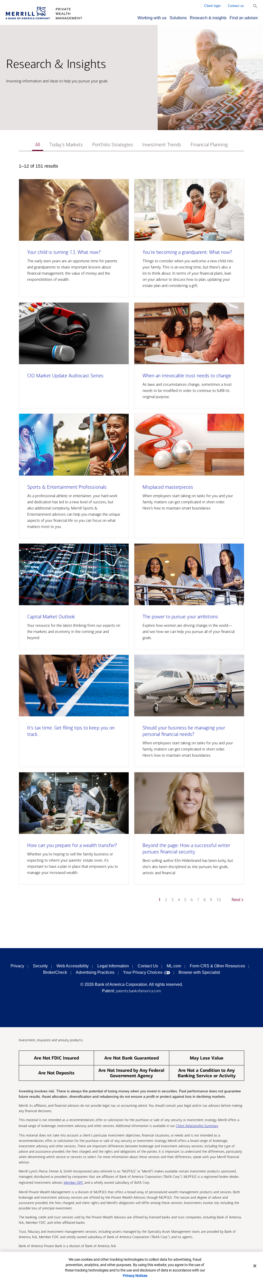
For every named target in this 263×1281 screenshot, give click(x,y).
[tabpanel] (131, 535)
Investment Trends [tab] (161, 145)
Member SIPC (73, 1182)
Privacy (17, 966)
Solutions (178, 18)
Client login (212, 6)
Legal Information (113, 966)
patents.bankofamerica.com (138, 990)
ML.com (174, 966)
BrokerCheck (55, 972)
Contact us (236, 6)
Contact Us (148, 966)
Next (236, 900)
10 (218, 899)
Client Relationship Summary (197, 1126)
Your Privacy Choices (142, 972)
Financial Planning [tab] (209, 145)
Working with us (151, 18)
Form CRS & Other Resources (217, 966)
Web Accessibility (73, 966)
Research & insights (208, 18)
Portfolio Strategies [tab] (112, 145)
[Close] (254, 1266)
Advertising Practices (95, 972)
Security (40, 966)
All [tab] (37, 145)
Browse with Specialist (199, 972)
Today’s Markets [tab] (66, 145)
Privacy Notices (135, 1276)
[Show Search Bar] (255, 6)
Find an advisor (244, 18)
